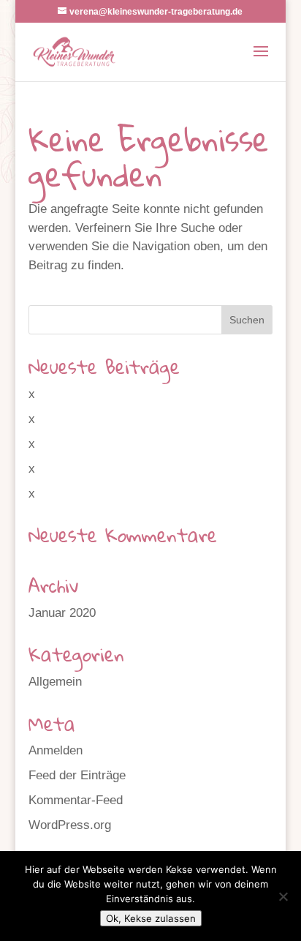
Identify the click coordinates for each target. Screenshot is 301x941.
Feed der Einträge (77, 775)
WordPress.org (69, 825)
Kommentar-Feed (75, 800)
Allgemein (55, 682)
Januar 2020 (62, 613)
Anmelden (55, 750)
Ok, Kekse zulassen (151, 918)
